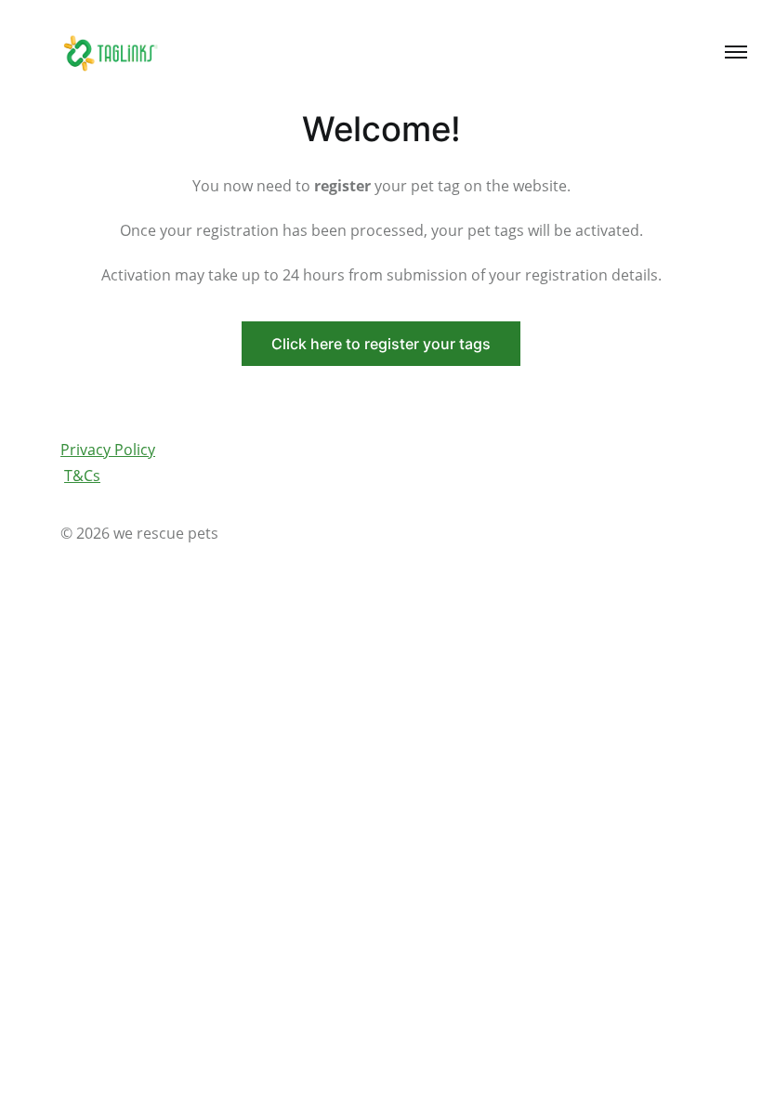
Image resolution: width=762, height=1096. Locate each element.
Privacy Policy (107, 449)
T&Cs (82, 475)
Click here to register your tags (381, 343)
